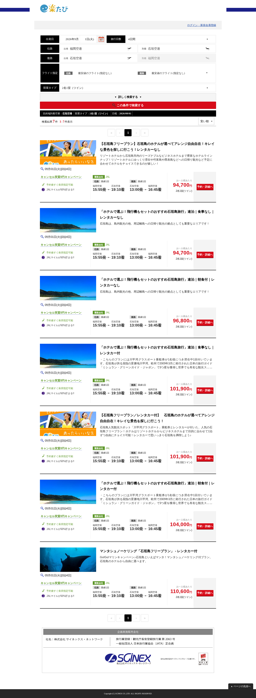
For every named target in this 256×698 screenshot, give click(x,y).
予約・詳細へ (205, 186)
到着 (151, 48)
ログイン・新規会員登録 (201, 25)
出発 (73, 48)
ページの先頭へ (242, 686)
